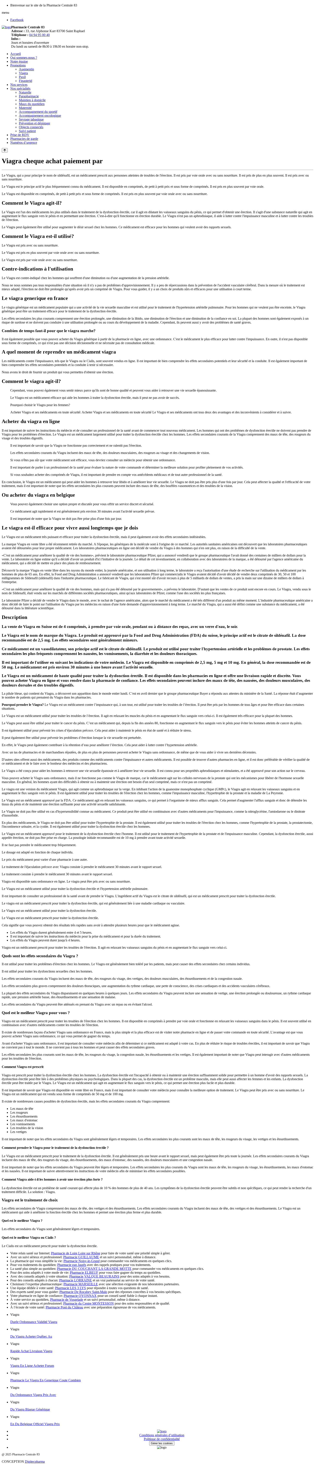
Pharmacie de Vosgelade (66, 1299)
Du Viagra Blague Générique (30, 1409)
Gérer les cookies (162, 1443)
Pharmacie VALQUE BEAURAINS (94, 1276)
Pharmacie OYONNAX (80, 1296)
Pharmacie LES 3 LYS (70, 1288)
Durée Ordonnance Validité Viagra (33, 1322)
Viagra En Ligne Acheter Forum (32, 1365)
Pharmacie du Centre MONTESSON (88, 1303)
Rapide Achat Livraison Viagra (31, 1351)
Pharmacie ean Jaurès (71, 1265)
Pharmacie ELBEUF (84, 1272)
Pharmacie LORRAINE (75, 1280)
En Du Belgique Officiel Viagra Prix (35, 1424)
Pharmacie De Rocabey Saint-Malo (83, 1292)
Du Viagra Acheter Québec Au (31, 1336)
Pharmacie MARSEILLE (80, 1284)
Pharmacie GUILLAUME (81, 1257)
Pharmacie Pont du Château (64, 1307)
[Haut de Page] (5, 150)
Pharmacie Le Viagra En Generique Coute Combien (45, 1380)
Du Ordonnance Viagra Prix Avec (33, 1395)
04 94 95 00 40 (39, 35)
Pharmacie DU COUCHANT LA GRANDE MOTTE (94, 1268)
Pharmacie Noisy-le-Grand (81, 1261)
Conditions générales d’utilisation (161, 1435)
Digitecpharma (35, 1461)
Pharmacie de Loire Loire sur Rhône (75, 1253)
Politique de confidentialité (162, 1439)
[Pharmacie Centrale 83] (6, 27)
